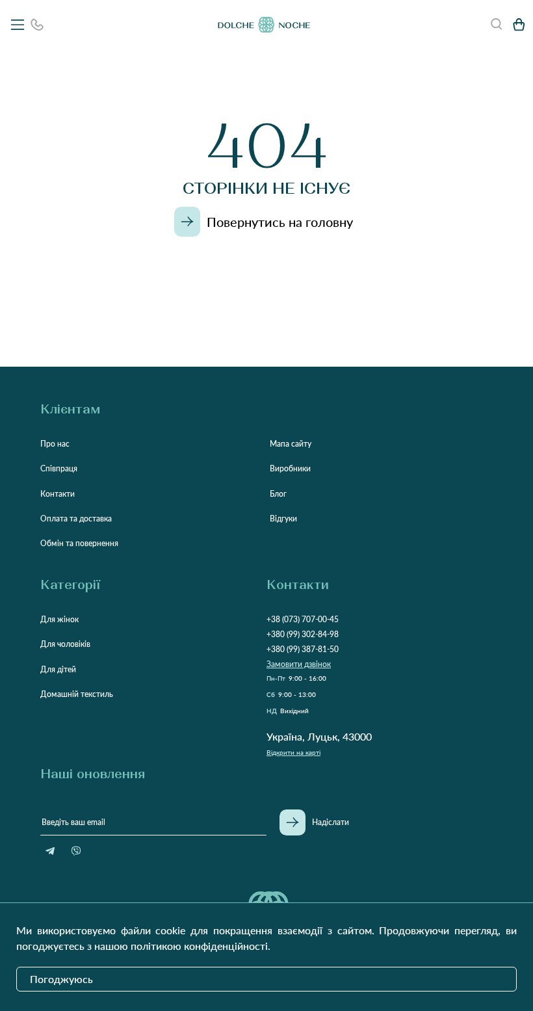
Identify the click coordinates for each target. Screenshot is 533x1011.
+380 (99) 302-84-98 (302, 634)
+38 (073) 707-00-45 (302, 619)
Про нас (55, 444)
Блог (278, 494)
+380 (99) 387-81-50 (302, 649)
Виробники (290, 468)
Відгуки (283, 518)
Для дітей (58, 669)
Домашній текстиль (76, 694)
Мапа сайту (290, 444)
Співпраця (58, 468)
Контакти (57, 494)
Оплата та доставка (76, 518)
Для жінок (59, 619)
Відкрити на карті (293, 752)
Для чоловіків (65, 644)
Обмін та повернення (79, 543)
